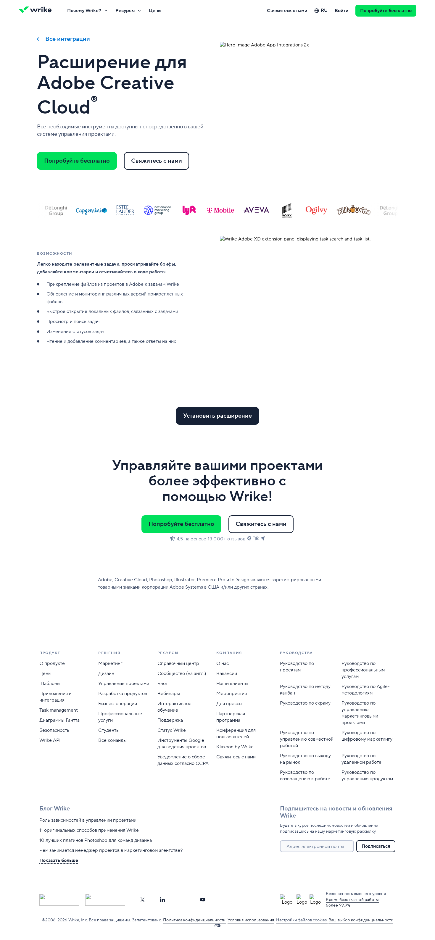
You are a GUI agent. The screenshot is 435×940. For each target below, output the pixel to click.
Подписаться (376, 846)
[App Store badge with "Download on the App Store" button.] (59, 900)
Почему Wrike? (84, 11)
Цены (155, 11)
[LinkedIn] (162, 899)
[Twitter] (142, 899)
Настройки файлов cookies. (302, 920)
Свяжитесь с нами (287, 11)
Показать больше (58, 860)
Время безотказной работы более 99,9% (352, 902)
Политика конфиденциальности (194, 920)
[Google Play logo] (105, 900)
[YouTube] (202, 899)
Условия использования (251, 920)
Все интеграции (67, 39)
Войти (341, 11)
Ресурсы (125, 11)
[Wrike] (37, 11)
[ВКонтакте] (182, 899)
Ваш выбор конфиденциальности (361, 920)
